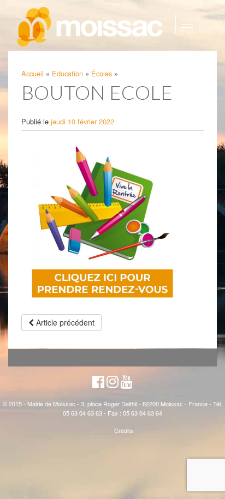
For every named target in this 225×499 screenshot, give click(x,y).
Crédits (123, 430)
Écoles (101, 73)
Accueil (32, 73)
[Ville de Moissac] (91, 27)
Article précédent (64, 322)
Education (67, 73)
